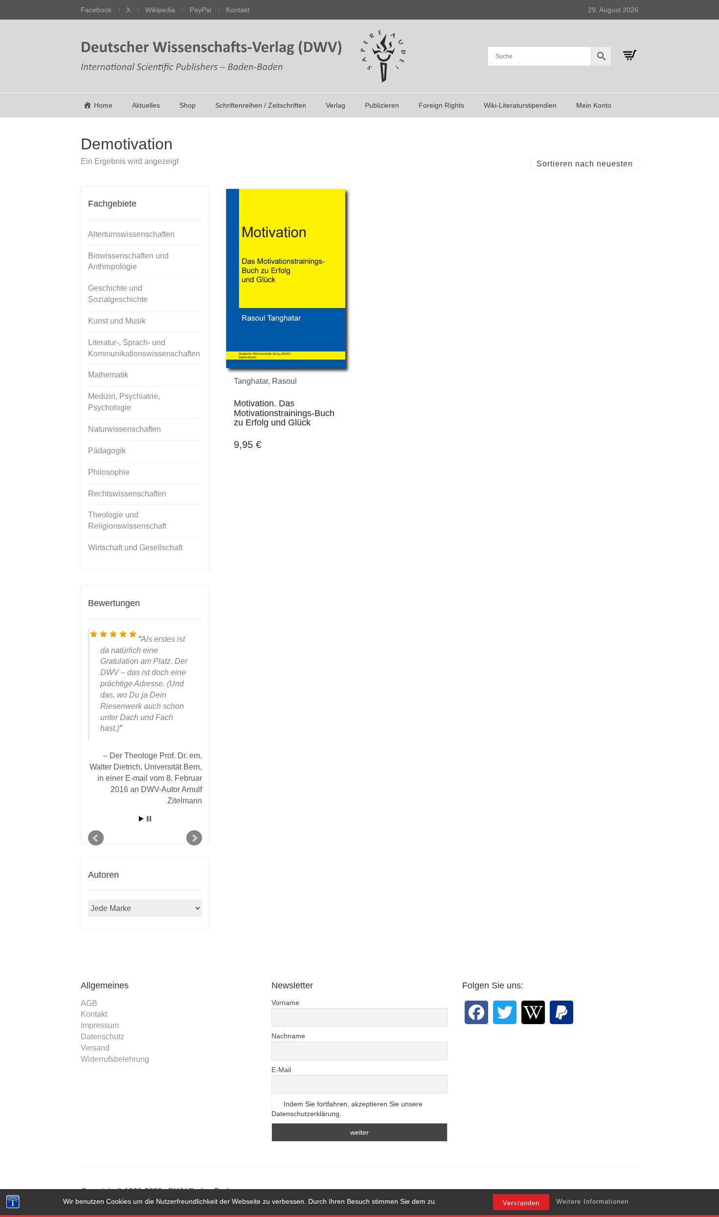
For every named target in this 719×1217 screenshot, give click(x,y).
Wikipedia (160, 10)
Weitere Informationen (592, 1201)
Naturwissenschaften (124, 429)
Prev (96, 838)
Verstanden (521, 1203)
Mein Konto (593, 105)
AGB (89, 1003)
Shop (188, 105)
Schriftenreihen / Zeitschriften (260, 105)
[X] (505, 1012)
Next (194, 838)
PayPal (200, 10)
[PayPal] (561, 1012)
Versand (95, 1048)
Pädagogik (107, 450)
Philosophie (109, 472)
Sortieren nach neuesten (585, 164)
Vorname (285, 1002)
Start (141, 818)
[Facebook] (476, 1012)
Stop (149, 818)
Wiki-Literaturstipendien (520, 105)
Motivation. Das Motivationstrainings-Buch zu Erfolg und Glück (284, 413)
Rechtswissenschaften (127, 494)
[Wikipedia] (533, 1012)
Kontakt (237, 10)
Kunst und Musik (117, 321)
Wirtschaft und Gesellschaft (135, 547)
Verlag (335, 105)
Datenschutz (102, 1036)
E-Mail (281, 1070)
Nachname (288, 1036)
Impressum (100, 1025)
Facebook (96, 10)
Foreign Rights (441, 105)
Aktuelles (146, 105)
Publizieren (382, 105)
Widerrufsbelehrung (115, 1059)
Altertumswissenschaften (131, 234)
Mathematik (108, 375)
